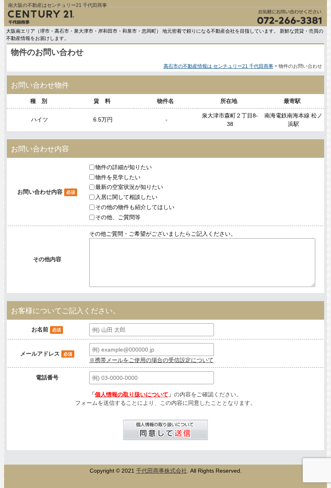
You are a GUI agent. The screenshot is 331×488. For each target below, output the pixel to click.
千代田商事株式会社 (161, 470)
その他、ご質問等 (117, 217)
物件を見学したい (117, 177)
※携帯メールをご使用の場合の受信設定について (151, 360)
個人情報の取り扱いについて (131, 394)
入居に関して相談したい (126, 197)
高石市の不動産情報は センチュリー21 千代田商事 (218, 66)
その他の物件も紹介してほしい (134, 207)
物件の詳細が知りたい (123, 167)
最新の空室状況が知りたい (129, 187)
